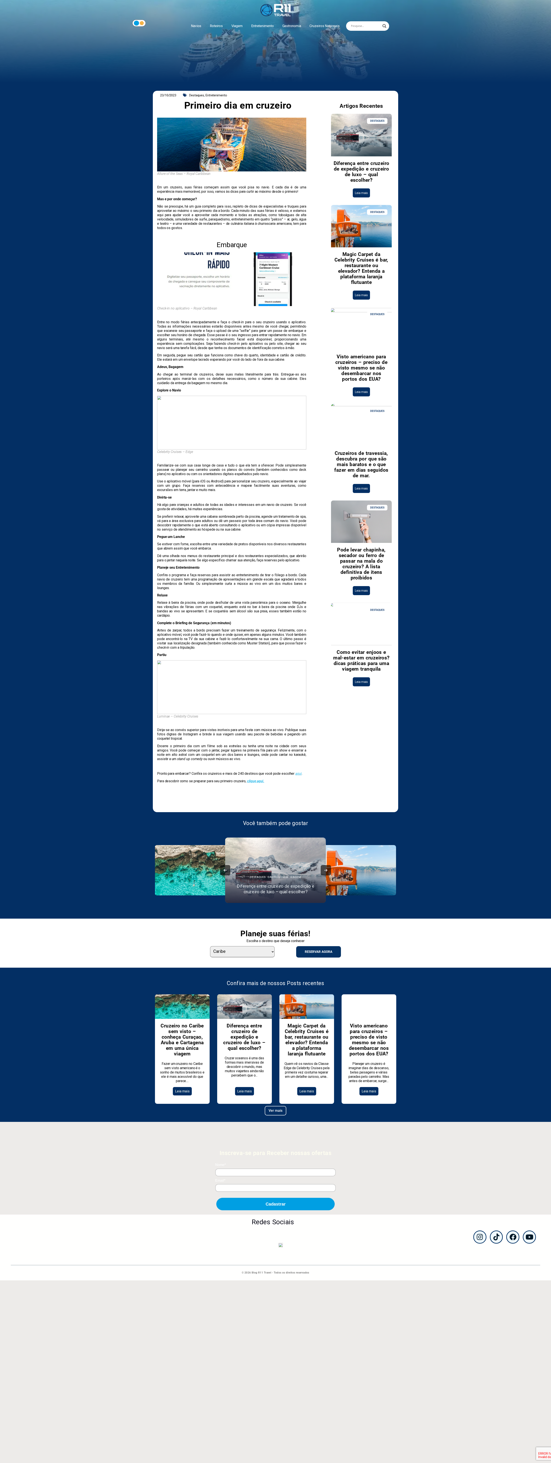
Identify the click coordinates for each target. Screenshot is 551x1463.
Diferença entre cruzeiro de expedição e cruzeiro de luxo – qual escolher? (361, 171)
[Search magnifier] (384, 26)
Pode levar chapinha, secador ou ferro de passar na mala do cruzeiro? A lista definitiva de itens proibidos (361, 564)
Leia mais (361, 193)
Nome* (220, 1165)
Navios (196, 26)
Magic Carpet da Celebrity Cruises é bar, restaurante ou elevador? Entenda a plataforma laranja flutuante (361, 268)
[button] (225, 870)
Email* (220, 1180)
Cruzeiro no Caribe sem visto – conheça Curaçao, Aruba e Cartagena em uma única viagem (182, 1040)
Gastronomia (291, 26)
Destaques (196, 95)
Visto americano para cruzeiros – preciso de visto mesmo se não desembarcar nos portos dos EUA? (361, 368)
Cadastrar (276, 1204)
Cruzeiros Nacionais (324, 26)
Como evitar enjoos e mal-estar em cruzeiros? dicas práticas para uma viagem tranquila (361, 660)
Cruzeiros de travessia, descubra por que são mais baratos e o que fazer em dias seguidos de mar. (361, 464)
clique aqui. (255, 781)
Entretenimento (262, 26)
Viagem (237, 26)
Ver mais (275, 1111)
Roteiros (216, 26)
